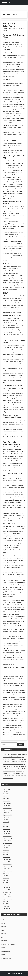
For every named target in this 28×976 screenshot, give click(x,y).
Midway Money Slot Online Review (11, 25)
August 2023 (6, 873)
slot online (4, 940)
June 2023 (6, 878)
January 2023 (6, 889)
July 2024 (5, 847)
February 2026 (7, 803)
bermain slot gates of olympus (11, 683)
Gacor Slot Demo (13, 676)
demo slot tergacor (12, 706)
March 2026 (6, 801)
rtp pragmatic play (6, 958)
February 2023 (7, 887)
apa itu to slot (18, 678)
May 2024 (5, 852)
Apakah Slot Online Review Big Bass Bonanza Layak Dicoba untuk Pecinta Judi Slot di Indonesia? (14, 776)
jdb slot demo (6, 718)
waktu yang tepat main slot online (12, 734)
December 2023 (7, 864)
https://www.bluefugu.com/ (8, 944)
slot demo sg (12, 723)
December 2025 (7, 808)
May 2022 (5, 901)
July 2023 (5, 875)
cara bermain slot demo (15, 688)
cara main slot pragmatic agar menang (13, 690)
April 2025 (6, 826)
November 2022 (7, 894)
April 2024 (6, 854)
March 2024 (6, 857)
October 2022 (7, 897)
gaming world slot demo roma (15, 716)
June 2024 (6, 850)
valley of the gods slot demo (13, 732)
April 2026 (6, 798)
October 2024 (7, 840)
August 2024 (6, 845)
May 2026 (5, 796)
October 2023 (7, 868)
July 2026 (5, 791)
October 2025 (7, 812)
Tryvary (20, 973)
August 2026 (6, 789)
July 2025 (5, 819)
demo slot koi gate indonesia (11, 699)
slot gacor (3, 926)
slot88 (2, 937)
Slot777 (3, 919)
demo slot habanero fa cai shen (16, 697)
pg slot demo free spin (13, 720)
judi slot (3, 947)
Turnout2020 (6, 3)
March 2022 (6, 906)
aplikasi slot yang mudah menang (12, 681)
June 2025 (6, 822)
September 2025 (7, 815)
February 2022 (7, 908)
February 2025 (7, 831)
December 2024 (7, 836)
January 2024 (6, 861)
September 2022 (7, 899)
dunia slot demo (11, 709)
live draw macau (5, 951)
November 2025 (7, 810)
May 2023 (5, 880)
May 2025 (5, 824)
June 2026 (6, 794)
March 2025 (6, 829)
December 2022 (7, 892)
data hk (3, 923)
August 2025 (6, 817)
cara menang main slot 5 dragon (12, 692)
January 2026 (6, 805)
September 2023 (7, 871)
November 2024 (7, 838)
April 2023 (6, 883)
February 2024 (7, 859)
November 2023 (7, 866)
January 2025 (6, 833)
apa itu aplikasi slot (8, 678)
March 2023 (6, 885)
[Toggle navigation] (24, 2)
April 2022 (6, 904)
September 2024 (7, 843)
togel (2, 930)
